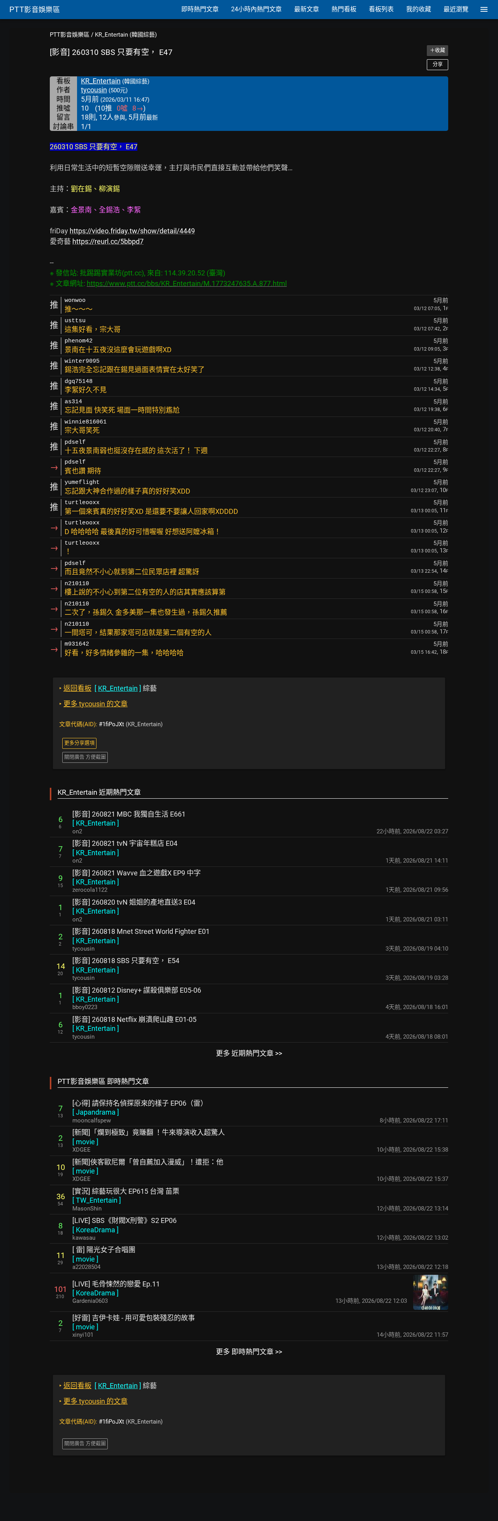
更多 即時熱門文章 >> (249, 1352)
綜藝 (108, 688)
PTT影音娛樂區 (69, 34)
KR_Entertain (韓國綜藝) (126, 34)
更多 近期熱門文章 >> (249, 1053)
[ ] (95, 823)
